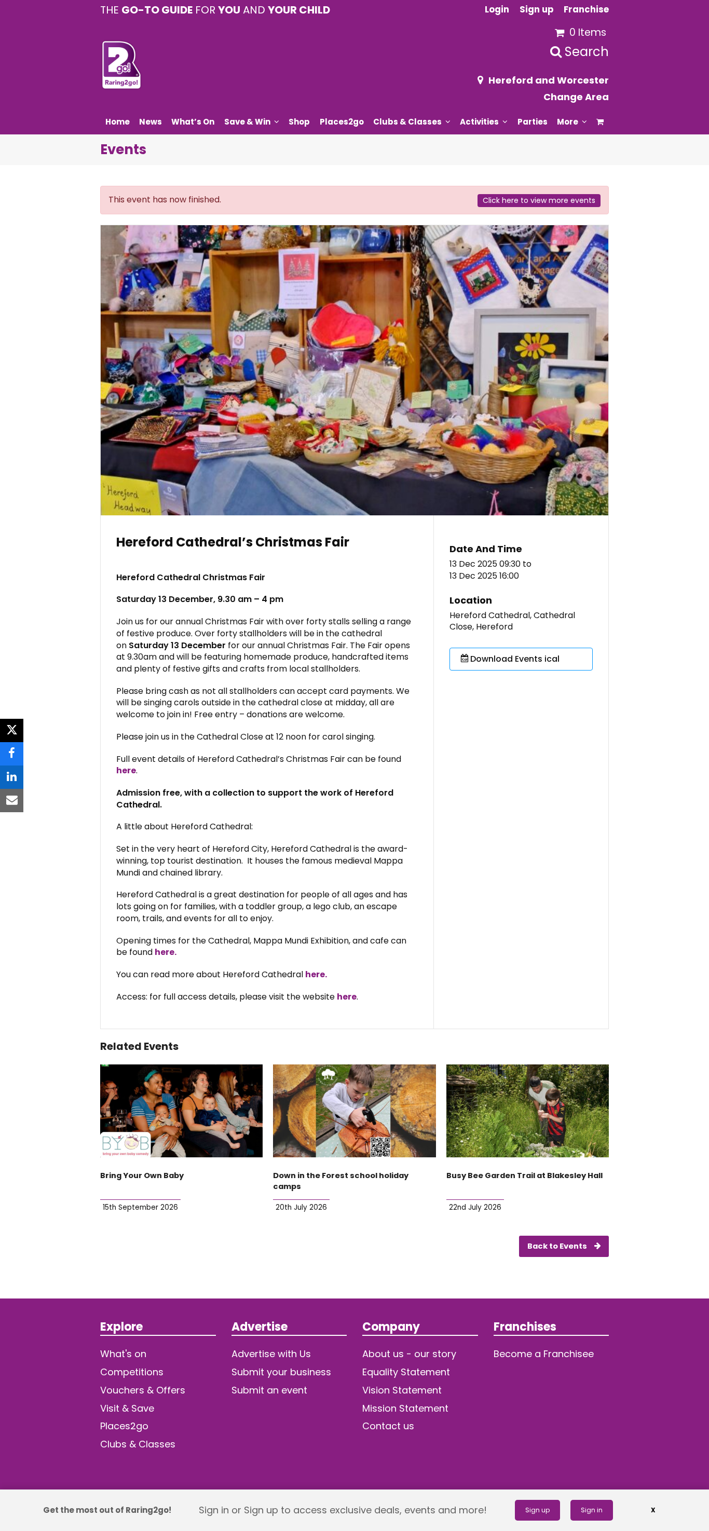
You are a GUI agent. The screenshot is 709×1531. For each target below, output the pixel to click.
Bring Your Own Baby (142, 1175)
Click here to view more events (539, 200)
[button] (600, 121)
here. (165, 952)
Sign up (537, 1510)
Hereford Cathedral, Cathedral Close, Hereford (512, 621)
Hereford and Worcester (548, 80)
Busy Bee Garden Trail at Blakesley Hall (524, 1175)
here (126, 770)
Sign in (592, 1510)
